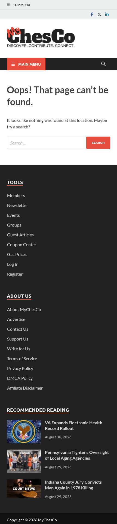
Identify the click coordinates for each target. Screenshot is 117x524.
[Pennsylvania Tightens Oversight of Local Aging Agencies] (24, 452)
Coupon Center (21, 244)
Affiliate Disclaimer (25, 387)
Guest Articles (20, 234)
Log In (13, 264)
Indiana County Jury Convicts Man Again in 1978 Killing (73, 484)
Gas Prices (17, 254)
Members (16, 195)
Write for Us (18, 348)
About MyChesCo (24, 309)
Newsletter (17, 205)
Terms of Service (22, 358)
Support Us (17, 338)
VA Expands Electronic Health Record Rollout (73, 425)
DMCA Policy (20, 378)
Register (15, 273)
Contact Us (17, 329)
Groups (14, 224)
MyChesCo (47, 519)
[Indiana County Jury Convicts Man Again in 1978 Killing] (24, 482)
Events (13, 215)
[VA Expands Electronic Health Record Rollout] (24, 423)
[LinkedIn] (107, 14)
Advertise (16, 319)
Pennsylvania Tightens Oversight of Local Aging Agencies (77, 455)
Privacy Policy (20, 368)
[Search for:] (58, 143)
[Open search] (103, 64)
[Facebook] (91, 14)
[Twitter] (99, 14)
